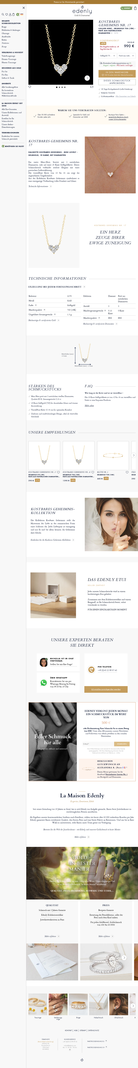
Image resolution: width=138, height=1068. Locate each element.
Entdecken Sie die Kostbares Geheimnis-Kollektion (50, 540)
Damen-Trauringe (9, 59)
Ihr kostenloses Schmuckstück (9, 93)
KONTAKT (68, 1030)
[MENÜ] (24, 8)
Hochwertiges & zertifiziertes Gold (42, 320)
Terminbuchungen (10, 133)
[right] (87, 78)
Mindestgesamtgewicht (94, 310)
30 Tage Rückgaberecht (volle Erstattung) (116, 89)
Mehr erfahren (80, 837)
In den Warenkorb (118, 73)
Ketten (4, 39)
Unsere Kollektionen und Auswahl (12, 114)
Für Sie (4, 71)
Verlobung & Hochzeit (12, 52)
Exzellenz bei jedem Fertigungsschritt (55, 286)
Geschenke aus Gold (11, 68)
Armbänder (6, 36)
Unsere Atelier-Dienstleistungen (8, 125)
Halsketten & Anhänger (11, 30)
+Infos (118, 753)
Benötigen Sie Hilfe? (14, 146)
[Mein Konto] (11, 14)
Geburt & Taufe (8, 77)
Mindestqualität (36, 310)
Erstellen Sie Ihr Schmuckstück (8, 119)
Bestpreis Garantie (108, 93)
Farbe (31, 305)
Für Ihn (5, 74)
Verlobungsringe (8, 55)
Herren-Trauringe (9, 62)
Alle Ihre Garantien (9, 109)
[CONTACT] (70, 1050)
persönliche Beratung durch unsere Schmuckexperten (118, 118)
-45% (103, 43)
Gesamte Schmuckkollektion (11, 22)
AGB (75, 1030)
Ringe (4, 26)
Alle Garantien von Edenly (125, 96)
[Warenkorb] (14, 14)
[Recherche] (3, 14)
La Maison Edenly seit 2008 (12, 104)
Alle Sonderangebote (10, 87)
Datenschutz (93, 1030)
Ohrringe (5, 33)
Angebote (6, 84)
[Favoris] (7, 14)
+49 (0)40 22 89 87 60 (107, 670)
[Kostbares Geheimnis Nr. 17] (60, 52)
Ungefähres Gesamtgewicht (41, 314)
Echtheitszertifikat (107, 96)
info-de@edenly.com (70, 1045)
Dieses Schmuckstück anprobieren (117, 81)
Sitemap (83, 1030)
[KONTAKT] (18, 14)
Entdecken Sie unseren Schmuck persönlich (10, 137)
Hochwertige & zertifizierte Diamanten (98, 324)
